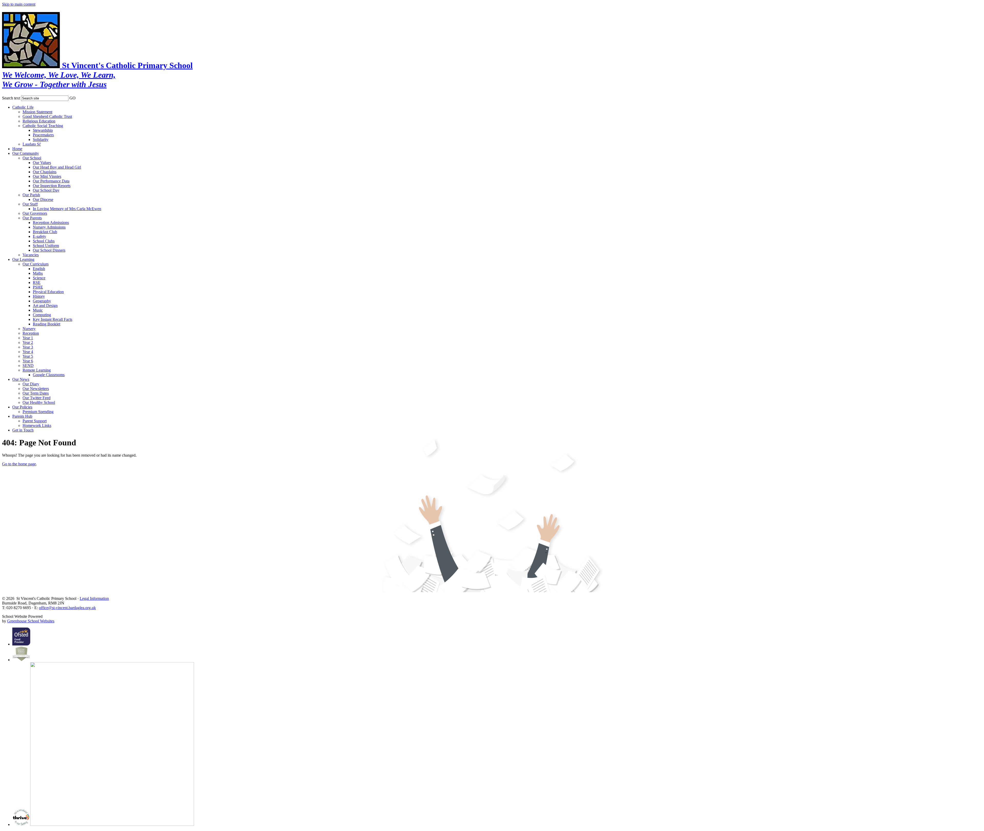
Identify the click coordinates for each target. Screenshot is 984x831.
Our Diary (31, 384)
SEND (28, 365)
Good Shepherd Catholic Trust (47, 116)
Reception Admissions (51, 222)
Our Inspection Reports (51, 185)
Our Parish (31, 195)
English (39, 268)
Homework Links (37, 425)
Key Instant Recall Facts (52, 319)
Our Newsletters (36, 388)
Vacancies (31, 255)
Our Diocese (43, 199)
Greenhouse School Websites (30, 621)
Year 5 (28, 356)
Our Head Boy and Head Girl (57, 167)
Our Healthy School (39, 402)
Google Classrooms (49, 375)
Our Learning (23, 259)
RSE (36, 282)
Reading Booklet (46, 324)
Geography (42, 301)
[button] (79, 97)
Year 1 (28, 338)
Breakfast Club (45, 232)
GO (72, 98)
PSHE (38, 287)
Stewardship (43, 130)
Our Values (42, 162)
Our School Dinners (49, 250)
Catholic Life (23, 107)
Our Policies (22, 407)
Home (17, 149)
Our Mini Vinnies (47, 176)
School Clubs (44, 241)
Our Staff (30, 204)
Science (39, 278)
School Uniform (46, 245)
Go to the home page (19, 464)
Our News (20, 379)
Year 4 (28, 352)
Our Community (25, 153)
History (39, 296)
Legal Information (94, 598)
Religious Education (39, 121)
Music (38, 310)
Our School (32, 158)
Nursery (29, 328)
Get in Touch (23, 430)
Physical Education (48, 292)
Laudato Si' (32, 144)
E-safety (39, 236)
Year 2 (28, 342)
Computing (42, 315)
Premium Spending (38, 411)
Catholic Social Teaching (43, 126)
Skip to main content (18, 4)
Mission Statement (37, 112)
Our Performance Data (51, 181)
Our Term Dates (36, 393)
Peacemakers (43, 135)
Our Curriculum (35, 264)
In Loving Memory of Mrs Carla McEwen (67, 209)
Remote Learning (37, 370)
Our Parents (32, 218)
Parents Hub (22, 416)
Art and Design (45, 305)
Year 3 (28, 347)
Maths (38, 273)
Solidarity (40, 139)
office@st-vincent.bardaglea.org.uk (67, 608)
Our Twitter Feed (36, 398)
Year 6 (28, 361)
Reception (31, 333)
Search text (11, 98)
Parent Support (35, 421)
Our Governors (35, 213)
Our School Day (46, 190)
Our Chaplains (44, 172)
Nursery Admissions (49, 227)
